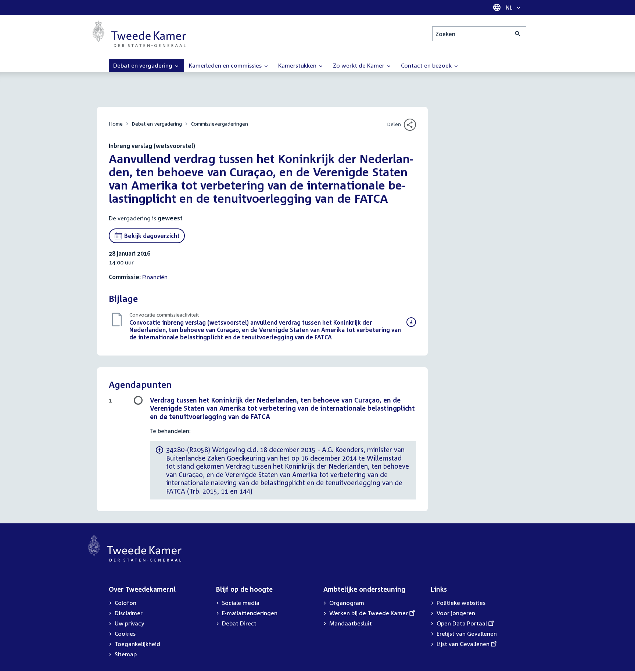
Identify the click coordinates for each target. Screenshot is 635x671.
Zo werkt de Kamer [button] (359, 65)
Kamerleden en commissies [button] (226, 65)
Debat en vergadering (157, 123)
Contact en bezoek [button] (427, 65)
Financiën (155, 277)
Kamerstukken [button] (298, 65)
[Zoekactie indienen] (518, 33)
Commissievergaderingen (219, 123)
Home (116, 123)
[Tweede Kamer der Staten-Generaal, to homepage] (139, 34)
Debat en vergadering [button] (143, 65)
